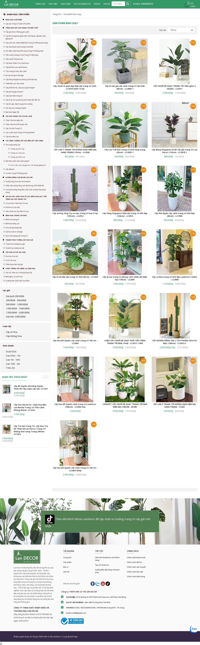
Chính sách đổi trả (134, 562)
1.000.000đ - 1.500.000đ (17, 308)
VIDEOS (97, 4)
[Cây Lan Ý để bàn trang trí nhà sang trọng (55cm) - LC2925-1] (125, 125)
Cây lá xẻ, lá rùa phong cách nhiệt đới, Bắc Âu (23, 100)
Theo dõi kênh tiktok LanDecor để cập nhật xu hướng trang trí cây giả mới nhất (97, 522)
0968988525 (146, 4)
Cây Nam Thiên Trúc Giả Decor (17, 63)
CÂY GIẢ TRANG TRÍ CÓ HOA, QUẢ (19, 116)
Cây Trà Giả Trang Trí (14, 128)
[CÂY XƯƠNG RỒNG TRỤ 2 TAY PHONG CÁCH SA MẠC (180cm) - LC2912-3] (174, 316)
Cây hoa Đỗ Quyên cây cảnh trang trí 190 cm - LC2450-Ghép (75, 469)
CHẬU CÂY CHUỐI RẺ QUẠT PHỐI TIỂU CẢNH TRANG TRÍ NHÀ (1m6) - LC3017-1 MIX (124, 342)
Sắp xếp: (163, 30)
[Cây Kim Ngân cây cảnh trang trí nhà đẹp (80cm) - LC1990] (174, 188)
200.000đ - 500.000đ (15, 300)
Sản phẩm (67, 562)
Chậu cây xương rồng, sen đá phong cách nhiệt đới (25, 185)
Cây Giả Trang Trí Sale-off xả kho (18, 24)
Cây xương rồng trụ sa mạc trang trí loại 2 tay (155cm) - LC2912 (75, 214)
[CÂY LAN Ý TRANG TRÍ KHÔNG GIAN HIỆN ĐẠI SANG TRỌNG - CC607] (174, 379)
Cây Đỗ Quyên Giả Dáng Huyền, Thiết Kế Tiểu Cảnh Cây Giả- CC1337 (31, 387)
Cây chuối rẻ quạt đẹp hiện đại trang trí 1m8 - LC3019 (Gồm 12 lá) (75, 87)
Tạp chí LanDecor (81, 4)
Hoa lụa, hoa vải (12, 256)
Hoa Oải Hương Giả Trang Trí (17, 236)
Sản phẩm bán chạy (65, 23)
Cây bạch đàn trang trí (14, 96)
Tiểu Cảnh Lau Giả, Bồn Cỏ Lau (17, 211)
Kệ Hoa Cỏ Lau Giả (13, 207)
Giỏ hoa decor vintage (14, 232)
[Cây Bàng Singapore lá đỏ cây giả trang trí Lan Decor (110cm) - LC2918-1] (174, 125)
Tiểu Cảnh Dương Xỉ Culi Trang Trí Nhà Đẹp (22, 55)
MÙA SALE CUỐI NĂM (14, 20)
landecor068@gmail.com (76, 613)
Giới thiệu (53, 4)
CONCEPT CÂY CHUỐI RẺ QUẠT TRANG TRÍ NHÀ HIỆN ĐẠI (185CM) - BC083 (125, 405)
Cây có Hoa (11, 332)
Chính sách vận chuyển (136, 567)
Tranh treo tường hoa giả (15, 244)
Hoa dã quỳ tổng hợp (14, 228)
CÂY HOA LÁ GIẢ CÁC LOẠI (16, 252)
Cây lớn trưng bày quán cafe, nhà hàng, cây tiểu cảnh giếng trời (26, 37)
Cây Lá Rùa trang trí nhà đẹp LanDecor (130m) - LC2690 (174, 278)
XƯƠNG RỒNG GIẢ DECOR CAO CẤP (19, 177)
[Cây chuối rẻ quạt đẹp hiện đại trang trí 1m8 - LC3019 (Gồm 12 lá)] (75, 61)
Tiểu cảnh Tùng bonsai (14, 59)
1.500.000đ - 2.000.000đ (17, 312)
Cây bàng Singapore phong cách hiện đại (21, 79)
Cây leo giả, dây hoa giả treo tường (19, 104)
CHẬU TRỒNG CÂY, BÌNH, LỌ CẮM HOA (20, 268)
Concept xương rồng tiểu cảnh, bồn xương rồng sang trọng (26, 190)
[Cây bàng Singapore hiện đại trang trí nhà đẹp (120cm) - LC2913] (125, 188)
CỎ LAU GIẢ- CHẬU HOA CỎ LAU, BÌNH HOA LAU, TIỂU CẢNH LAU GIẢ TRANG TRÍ (26, 197)
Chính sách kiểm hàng (136, 576)
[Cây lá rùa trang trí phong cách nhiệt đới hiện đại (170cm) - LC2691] (125, 252)
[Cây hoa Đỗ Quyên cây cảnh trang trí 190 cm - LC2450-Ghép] (75, 443)
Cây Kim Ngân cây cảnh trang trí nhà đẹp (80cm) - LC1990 (175, 214)
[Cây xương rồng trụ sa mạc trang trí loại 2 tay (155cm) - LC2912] (75, 188)
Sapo (75, 636)
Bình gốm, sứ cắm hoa (14, 276)
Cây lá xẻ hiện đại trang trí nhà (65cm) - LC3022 (75, 277)
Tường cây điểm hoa (17, 157)
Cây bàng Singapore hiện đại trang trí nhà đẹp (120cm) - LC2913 (124, 214)
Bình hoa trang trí (12, 219)
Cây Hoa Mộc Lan (12, 136)
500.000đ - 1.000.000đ (16, 304)
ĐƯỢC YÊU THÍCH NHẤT (14, 377)
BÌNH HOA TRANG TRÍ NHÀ (16, 215)
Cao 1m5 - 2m (12, 363)
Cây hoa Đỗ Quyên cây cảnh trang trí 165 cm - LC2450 (75, 342)
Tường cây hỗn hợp (17, 149)
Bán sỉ (65, 567)
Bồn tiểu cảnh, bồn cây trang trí (17, 161)
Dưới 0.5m (10, 351)
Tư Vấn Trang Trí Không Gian (16, 173)
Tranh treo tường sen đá (15, 248)
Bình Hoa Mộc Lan (12, 223)
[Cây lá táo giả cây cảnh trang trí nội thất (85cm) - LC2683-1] (125, 61)
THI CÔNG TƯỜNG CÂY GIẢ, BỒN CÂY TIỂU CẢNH (24, 141)
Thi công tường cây (13, 145)
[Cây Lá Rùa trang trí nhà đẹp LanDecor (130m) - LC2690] (174, 252)
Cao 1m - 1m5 (12, 359)
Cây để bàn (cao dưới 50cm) (16, 67)
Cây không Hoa (13, 336)
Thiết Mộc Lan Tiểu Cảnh (15, 83)
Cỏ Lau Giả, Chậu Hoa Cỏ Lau (17, 203)
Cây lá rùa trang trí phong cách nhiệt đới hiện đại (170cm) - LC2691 (125, 278)
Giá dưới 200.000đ (14, 296)
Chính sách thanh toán (136, 557)
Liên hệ (66, 571)
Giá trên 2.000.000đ (15, 316)
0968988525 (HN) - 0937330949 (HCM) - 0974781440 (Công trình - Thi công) (95, 607)
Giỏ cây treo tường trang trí (16, 108)
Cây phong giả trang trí (14, 92)
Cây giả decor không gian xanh (17, 32)
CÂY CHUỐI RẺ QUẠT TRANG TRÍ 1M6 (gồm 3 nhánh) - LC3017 (174, 87)
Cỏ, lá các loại (11, 260)
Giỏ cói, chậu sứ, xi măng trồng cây (19, 272)
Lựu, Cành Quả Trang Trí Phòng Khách (20, 132)
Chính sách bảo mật (135, 571)
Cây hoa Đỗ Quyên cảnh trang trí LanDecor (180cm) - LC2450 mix (75, 405)
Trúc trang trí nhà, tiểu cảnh (16, 71)
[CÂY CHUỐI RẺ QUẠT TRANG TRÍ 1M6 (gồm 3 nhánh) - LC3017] (174, 61)
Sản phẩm (65, 4)
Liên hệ (107, 4)
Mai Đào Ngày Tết (12, 112)
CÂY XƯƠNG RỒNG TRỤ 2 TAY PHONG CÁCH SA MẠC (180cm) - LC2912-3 (174, 342)
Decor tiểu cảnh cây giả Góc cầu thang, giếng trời (28, 165)
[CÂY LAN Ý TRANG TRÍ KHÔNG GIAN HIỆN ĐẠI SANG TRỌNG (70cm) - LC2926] (75, 125)
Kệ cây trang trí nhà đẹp (15, 75)
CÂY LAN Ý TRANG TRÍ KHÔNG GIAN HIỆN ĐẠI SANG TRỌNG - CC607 (174, 405)
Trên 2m (10, 367)
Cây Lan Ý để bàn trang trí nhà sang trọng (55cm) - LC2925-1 (124, 151)
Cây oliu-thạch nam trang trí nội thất (19, 47)
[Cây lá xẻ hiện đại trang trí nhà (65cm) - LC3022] (75, 252)
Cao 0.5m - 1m (12, 355)
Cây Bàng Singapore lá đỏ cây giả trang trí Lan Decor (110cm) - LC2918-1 (174, 151)
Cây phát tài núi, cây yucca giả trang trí (20, 87)
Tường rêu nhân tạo (17, 153)
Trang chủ (40, 4)
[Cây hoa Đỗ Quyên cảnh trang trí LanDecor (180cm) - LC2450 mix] (75, 379)
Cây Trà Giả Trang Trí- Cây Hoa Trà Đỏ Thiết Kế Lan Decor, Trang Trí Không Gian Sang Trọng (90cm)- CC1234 (31, 430)
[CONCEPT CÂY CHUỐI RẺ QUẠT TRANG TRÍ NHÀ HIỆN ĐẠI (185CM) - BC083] (125, 379)
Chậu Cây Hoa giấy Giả (14, 120)
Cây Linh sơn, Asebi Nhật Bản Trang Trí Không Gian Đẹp (27, 43)
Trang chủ (67, 557)
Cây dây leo (10, 169)
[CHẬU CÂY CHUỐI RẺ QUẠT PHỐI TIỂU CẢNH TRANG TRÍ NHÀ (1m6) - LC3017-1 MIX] (125, 316)
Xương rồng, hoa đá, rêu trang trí (18, 181)
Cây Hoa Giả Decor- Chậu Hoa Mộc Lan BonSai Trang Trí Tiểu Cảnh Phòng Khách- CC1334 (30, 407)
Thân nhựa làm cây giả (14, 264)
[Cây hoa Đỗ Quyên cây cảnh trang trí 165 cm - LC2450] (75, 316)
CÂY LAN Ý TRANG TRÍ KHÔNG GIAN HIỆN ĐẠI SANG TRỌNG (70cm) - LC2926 (75, 151)
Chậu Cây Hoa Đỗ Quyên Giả (16, 124)
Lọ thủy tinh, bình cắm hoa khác (18, 281)
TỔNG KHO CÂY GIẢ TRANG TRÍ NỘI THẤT (22, 28)
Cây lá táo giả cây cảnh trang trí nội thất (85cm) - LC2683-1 (125, 87)
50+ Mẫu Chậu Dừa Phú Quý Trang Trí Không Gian (25, 51)
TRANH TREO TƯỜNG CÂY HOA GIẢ (19, 240)
